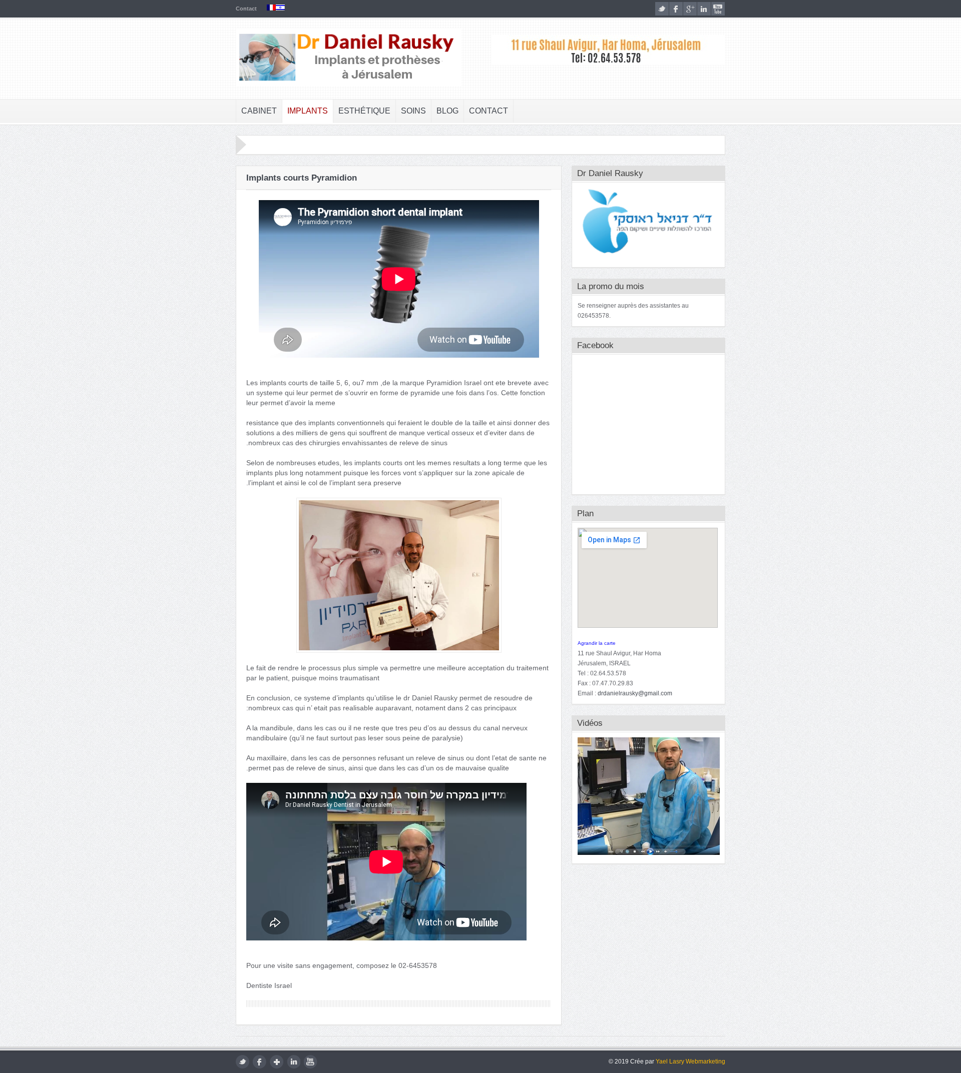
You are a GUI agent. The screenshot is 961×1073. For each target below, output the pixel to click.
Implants (307, 111)
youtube (718, 9)
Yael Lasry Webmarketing (690, 1061)
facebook (676, 9)
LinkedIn (704, 9)
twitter (662, 9)
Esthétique (364, 111)
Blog (447, 111)
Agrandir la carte (597, 643)
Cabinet (259, 111)
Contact (246, 9)
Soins (413, 111)
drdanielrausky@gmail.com (635, 693)
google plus (690, 9)
